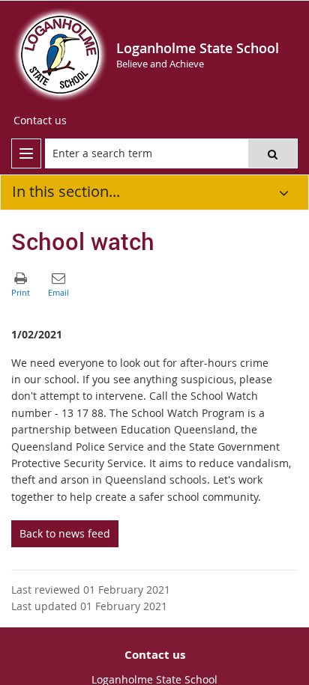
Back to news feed (65, 533)
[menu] (26, 153)
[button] (273, 153)
